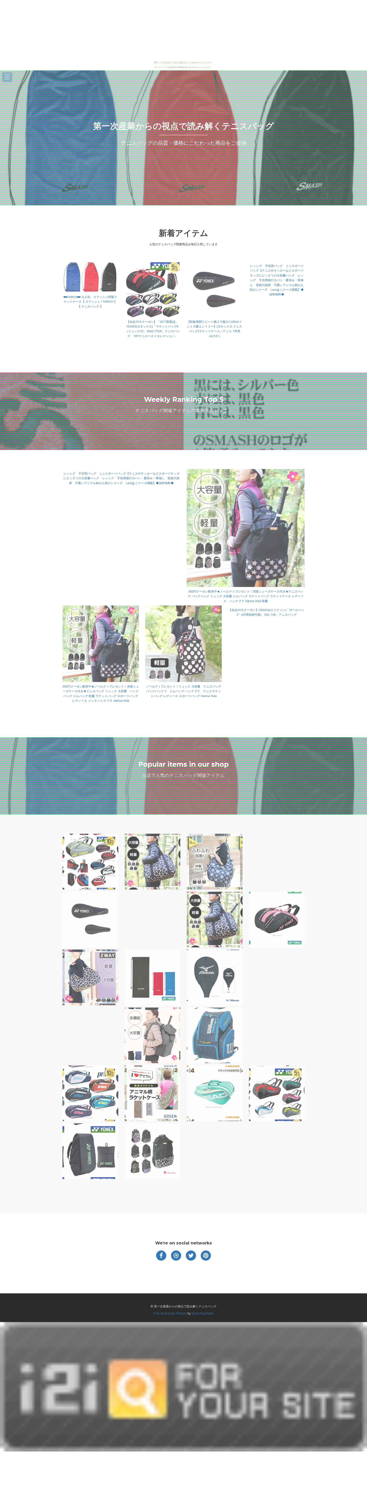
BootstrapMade (202, 1313)
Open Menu (7, 77)
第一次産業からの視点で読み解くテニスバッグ (183, 126)
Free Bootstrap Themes (170, 1313)
